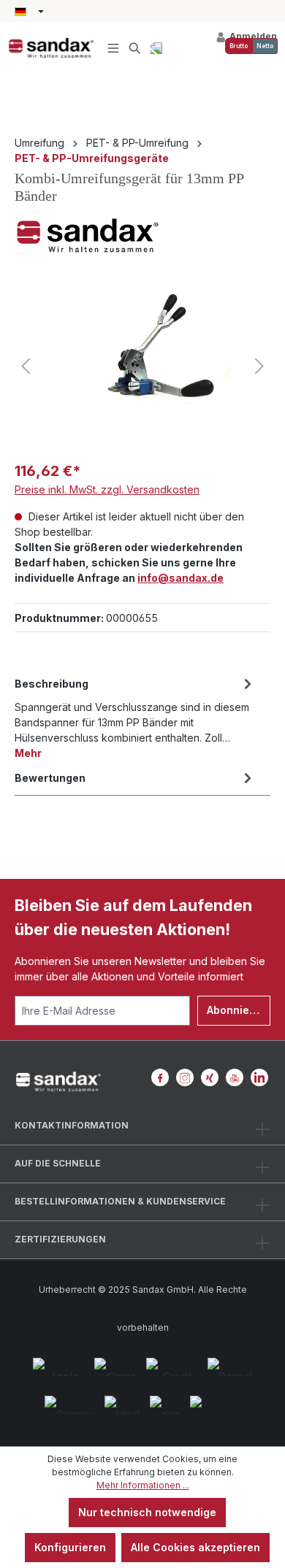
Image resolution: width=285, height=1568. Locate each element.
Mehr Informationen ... (142, 1485)
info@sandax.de (180, 578)
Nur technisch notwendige (147, 1512)
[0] (238, 46)
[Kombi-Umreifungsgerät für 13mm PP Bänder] (142, 366)
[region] (142, 366)
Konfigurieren (70, 1547)
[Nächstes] (259, 366)
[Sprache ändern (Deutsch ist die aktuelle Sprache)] (29, 12)
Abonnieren (237, 1010)
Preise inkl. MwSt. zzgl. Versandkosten (107, 489)
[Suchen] (135, 47)
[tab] (135, 717)
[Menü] (113, 47)
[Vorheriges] (26, 366)
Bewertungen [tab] (50, 778)
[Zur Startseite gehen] (51, 48)
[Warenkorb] (156, 47)
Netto (265, 46)
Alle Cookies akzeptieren (195, 1547)
